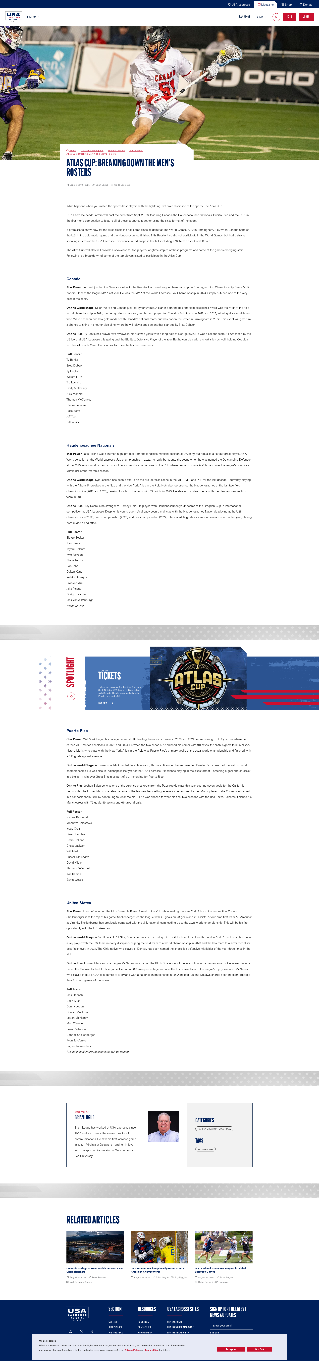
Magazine (267, 4)
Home (72, 150)
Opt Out (259, 1349)
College (113, 1322)
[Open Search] (276, 17)
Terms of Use (152, 1350)
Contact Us (144, 1327)
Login (306, 16)
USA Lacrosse (241, 4)
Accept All (231, 1349)
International (136, 150)
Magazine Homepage (92, 150)
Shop (288, 4)
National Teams (116, 150)
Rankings (244, 16)
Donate (307, 4)
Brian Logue (84, 1118)
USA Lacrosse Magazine (180, 1327)
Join (289, 16)
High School (115, 1327)
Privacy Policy (132, 1350)
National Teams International (214, 1128)
